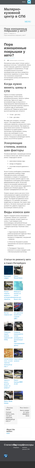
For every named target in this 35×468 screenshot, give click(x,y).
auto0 (8, 433)
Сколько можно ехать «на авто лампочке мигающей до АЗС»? (8, 362)
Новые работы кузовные (18, 360)
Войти (23, 2)
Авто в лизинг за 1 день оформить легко (24, 413)
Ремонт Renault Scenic (18, 277)
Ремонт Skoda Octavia (8, 402)
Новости (11, 33)
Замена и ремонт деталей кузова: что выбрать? (7, 384)
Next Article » (24, 408)
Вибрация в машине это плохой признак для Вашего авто (17, 295)
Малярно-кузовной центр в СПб (14, 12)
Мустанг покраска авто (8, 314)
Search (29, 2)
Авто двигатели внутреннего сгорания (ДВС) (18, 315)
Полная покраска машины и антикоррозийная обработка (8, 295)
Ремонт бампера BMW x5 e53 (18, 382)
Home (5, 33)
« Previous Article (9, 408)
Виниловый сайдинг (7, 277)
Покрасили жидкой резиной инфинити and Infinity (8, 335)
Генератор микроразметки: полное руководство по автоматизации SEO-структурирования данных (18, 338)
